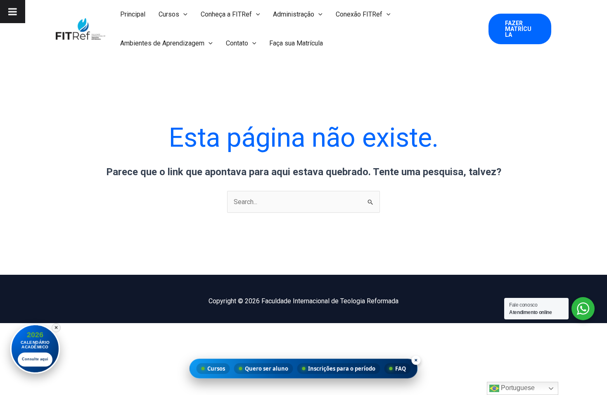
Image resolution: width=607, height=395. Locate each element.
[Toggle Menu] (12, 11)
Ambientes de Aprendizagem (162, 43)
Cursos (169, 14)
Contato (237, 43)
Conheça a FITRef (226, 14)
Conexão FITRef (359, 14)
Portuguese (517, 387)
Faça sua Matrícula (296, 43)
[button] (183, 14)
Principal (132, 14)
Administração (293, 14)
